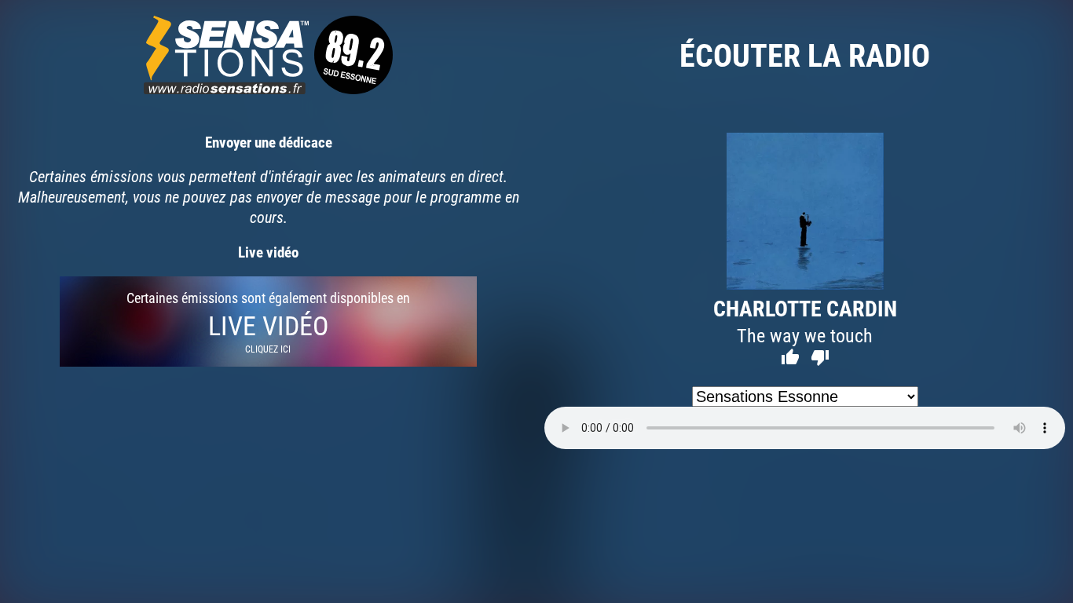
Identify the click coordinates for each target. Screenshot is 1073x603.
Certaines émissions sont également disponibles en (268, 321)
